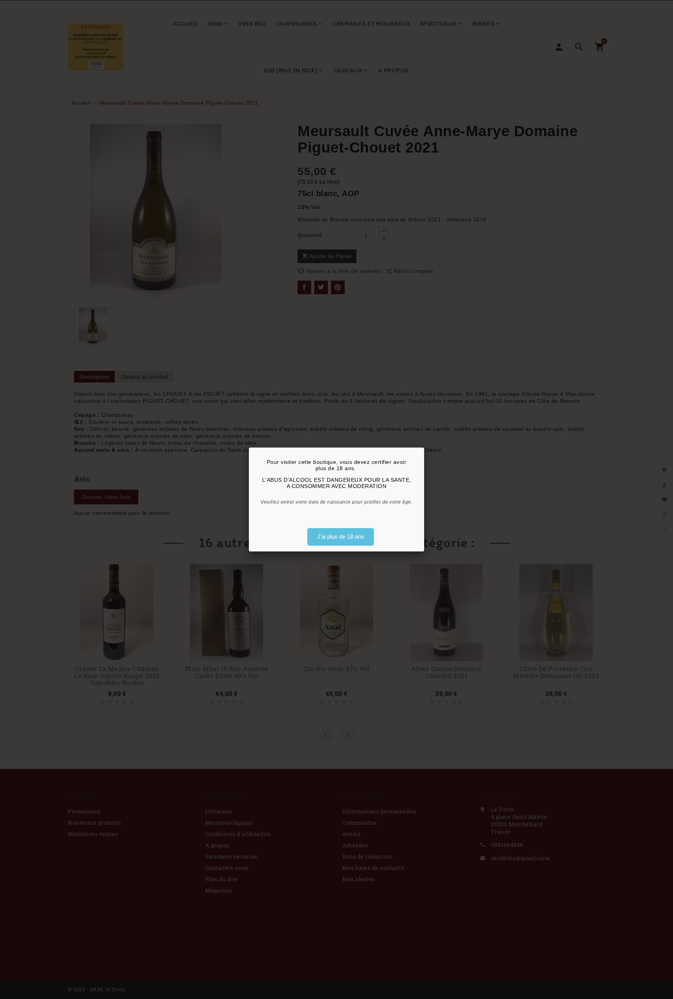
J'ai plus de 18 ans (340, 536)
